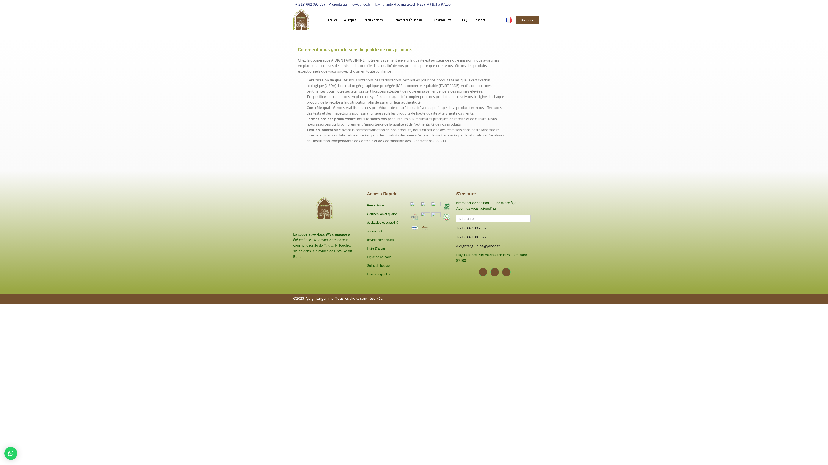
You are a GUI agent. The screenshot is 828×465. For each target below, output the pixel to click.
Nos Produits (442, 20)
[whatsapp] (506, 272)
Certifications (372, 20)
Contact (479, 20)
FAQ (464, 20)
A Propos (350, 20)
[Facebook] (483, 272)
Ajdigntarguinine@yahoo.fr (478, 246)
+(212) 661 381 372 (471, 237)
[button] (10, 453)
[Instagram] (494, 272)
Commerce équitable (408, 20)
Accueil (333, 20)
